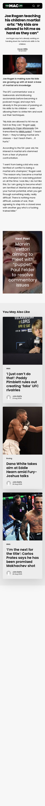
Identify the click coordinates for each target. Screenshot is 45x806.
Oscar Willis (22, 49)
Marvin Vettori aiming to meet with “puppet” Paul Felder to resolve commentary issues (22, 262)
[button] (38, 6)
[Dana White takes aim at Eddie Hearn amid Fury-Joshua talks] (22, 448)
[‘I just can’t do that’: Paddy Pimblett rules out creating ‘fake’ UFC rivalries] (22, 360)
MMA (8, 368)
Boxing (9, 458)
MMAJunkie (25, 131)
